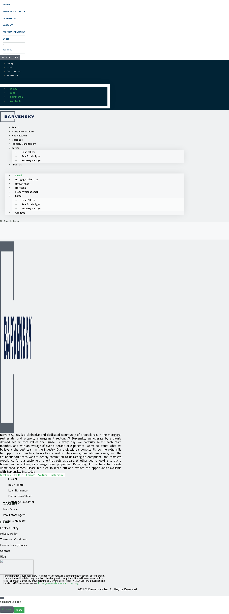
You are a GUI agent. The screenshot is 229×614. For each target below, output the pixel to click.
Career (6, 39)
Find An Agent (9, 18)
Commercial (13, 71)
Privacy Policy (8, 534)
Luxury (10, 63)
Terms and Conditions (14, 539)
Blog (3, 556)
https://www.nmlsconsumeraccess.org (58, 583)
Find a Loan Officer (20, 496)
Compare (7, 609)
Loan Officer (28, 152)
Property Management (14, 32)
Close (19, 610)
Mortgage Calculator (14, 11)
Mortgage (8, 25)
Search (6, 4)
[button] (55, 82)
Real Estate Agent (31, 156)
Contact (5, 551)
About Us (7, 49)
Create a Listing (10, 57)
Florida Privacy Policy (13, 545)
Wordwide (12, 75)
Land (9, 67)
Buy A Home (15, 485)
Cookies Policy (9, 528)
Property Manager (31, 160)
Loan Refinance (17, 490)
